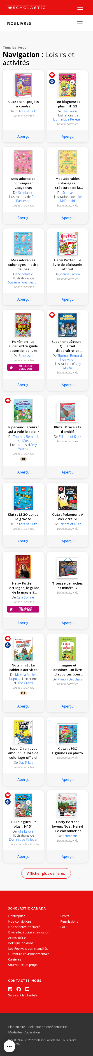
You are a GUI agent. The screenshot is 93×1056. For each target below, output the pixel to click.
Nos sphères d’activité (24, 927)
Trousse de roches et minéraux (67, 585)
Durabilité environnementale (28, 954)
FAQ (63, 927)
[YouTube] (27, 989)
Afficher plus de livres (46, 873)
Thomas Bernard (70, 355)
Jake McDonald (71, 199)
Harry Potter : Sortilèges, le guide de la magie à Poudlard (23, 587)
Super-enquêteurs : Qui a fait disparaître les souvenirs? (67, 346)
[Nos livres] (80, 23)
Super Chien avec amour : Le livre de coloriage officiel (23, 753)
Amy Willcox (72, 366)
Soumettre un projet (23, 965)
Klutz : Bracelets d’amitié (67, 429)
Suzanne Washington (23, 282)
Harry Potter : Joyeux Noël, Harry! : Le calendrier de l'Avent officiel (67, 826)
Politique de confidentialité (47, 1027)
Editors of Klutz (26, 111)
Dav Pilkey (26, 762)
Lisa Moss (67, 359)
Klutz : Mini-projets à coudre (23, 103)
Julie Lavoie (70, 111)
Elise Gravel (24, 683)
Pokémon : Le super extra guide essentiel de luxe (23, 346)
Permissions (69, 921)
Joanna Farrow (70, 274)
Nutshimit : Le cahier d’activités (23, 667)
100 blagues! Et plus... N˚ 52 (67, 103)
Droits (64, 916)
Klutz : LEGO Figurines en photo (67, 750)
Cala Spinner (26, 597)
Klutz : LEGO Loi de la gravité (23, 516)
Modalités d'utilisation (24, 1032)
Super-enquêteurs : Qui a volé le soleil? (23, 429)
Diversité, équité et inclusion (28, 932)
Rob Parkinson (26, 199)
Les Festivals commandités (28, 948)
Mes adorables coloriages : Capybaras (23, 183)
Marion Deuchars (70, 679)
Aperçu (23, 136)
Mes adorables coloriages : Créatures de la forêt (67, 183)
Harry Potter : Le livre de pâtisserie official (67, 264)
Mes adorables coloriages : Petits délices (23, 264)
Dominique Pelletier (67, 119)
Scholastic (25, 192)
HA (23, 693)
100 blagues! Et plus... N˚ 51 (23, 824)
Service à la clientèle (22, 995)
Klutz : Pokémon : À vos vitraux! (67, 516)
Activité (34, 844)
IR (23, 459)
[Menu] (80, 7)
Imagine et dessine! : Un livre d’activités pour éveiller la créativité (67, 669)
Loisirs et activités (23, 116)
